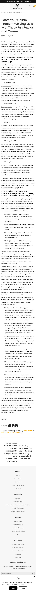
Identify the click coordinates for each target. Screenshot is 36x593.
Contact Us (18, 488)
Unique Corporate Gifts (18, 511)
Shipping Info (18, 482)
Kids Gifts (18, 554)
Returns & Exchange (18, 485)
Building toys (5, 165)
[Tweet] (13, 425)
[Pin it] (16, 425)
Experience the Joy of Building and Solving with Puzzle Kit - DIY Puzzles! (25, 453)
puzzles (32, 67)
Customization (18, 502)
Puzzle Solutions (18, 525)
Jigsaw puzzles (6, 86)
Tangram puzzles (6, 107)
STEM (6, 201)
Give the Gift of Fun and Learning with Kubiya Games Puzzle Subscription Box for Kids (10, 454)
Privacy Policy (20, 584)
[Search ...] (30, 6)
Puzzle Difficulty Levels (18, 531)
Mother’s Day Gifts (18, 548)
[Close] (34, 577)
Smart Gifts (18, 557)
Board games (5, 144)
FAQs (18, 475)
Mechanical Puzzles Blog (11, 432)
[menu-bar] (3, 6)
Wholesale (18, 498)
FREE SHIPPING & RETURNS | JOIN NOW (18, 1)
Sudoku (3, 126)
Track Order (18, 479)
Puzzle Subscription (18, 544)
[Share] (9, 425)
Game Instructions (18, 528)
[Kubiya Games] (17, 6)
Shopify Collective (18, 508)
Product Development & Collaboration (18, 505)
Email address (6, 574)
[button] (33, 574)
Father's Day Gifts (18, 551)
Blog (18, 534)
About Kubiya (18, 521)
